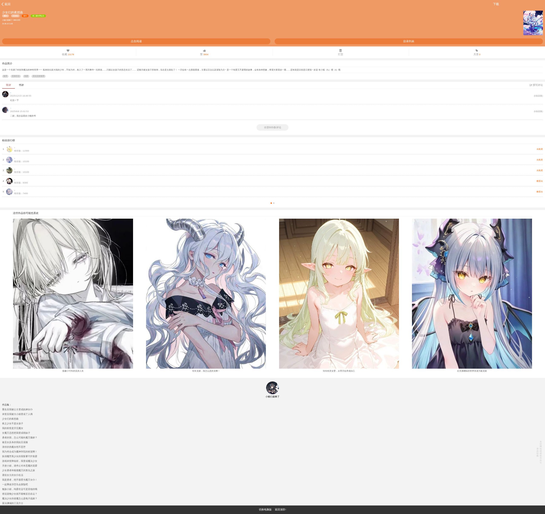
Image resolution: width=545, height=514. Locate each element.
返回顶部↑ (280, 509)
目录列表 (408, 41)
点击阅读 (136, 41)
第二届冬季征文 (38, 16)
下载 (496, 4)
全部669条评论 (272, 127)
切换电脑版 (265, 509)
